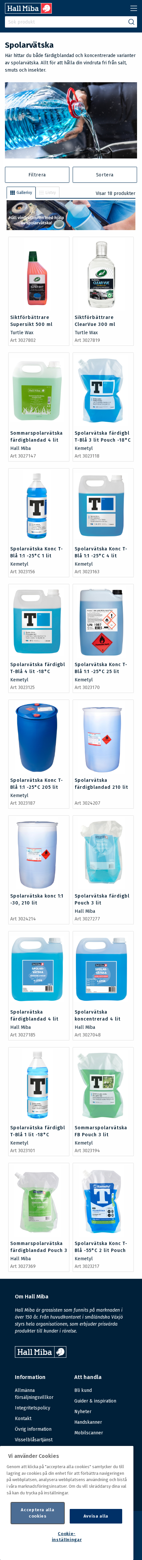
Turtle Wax (21, 333)
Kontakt (23, 1418)
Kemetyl (84, 448)
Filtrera (37, 175)
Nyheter (82, 1411)
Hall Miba (20, 448)
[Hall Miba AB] (28, 12)
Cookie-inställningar (67, 1536)
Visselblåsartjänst (34, 1440)
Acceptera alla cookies (37, 1512)
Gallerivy (24, 192)
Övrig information (33, 1429)
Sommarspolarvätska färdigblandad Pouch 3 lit (38, 1250)
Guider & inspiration (95, 1401)
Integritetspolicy (32, 1408)
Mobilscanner (88, 1433)
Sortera (105, 175)
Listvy (51, 192)
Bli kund (83, 1390)
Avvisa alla (96, 1516)
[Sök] (131, 22)
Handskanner (88, 1422)
